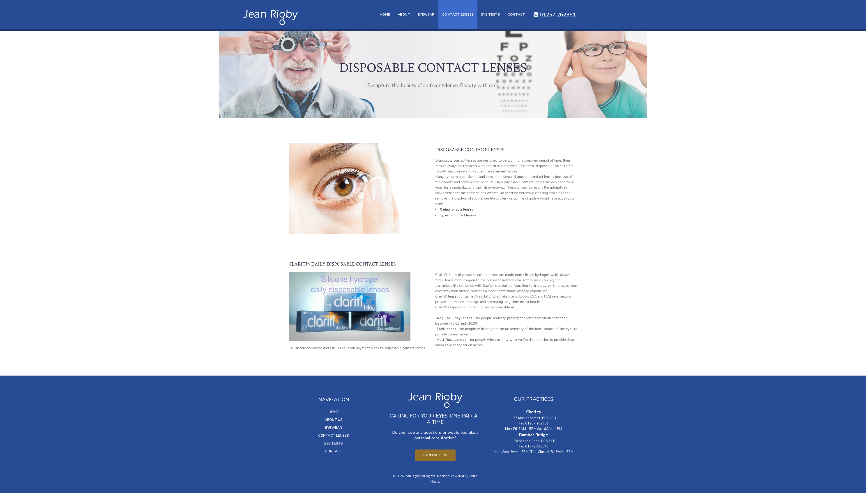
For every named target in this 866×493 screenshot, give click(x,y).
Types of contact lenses (458, 215)
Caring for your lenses (456, 209)
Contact (333, 451)
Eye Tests (333, 443)
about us (334, 419)
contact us (435, 455)
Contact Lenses (333, 435)
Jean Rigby (412, 476)
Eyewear (333, 427)
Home (334, 412)
